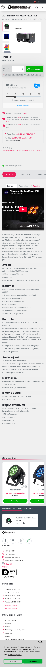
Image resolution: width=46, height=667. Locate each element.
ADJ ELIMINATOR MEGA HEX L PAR (26, 518)
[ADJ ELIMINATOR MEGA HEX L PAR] (9, 521)
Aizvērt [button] (40, 642)
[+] (22, 69)
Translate (36, 186)
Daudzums (6, 69)
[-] (14, 69)
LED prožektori (16, 19)
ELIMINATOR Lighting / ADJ (22, 138)
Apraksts (9, 174)
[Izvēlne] (4, 7)
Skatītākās (28, 509)
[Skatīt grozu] (42, 7)
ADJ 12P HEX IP (15, 490)
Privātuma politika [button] (15, 655)
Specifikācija (26, 174)
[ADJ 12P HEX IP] (15, 475)
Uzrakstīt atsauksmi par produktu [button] (29, 150)
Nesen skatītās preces (12, 509)
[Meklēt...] (36, 7)
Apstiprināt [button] (33, 661)
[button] (7, 22)
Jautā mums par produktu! (13, 166)
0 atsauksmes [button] (8, 150)
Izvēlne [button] (13, 661)
